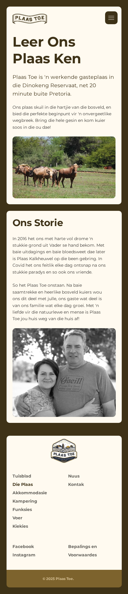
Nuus (73, 476)
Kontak (76, 484)
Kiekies (20, 526)
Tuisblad (22, 476)
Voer (17, 518)
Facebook (23, 546)
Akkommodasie (30, 492)
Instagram (24, 555)
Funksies (22, 509)
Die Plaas (23, 484)
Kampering (25, 501)
